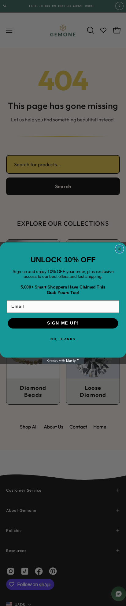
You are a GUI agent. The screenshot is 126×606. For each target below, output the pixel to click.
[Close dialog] (120, 249)
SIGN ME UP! (63, 323)
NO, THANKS (63, 339)
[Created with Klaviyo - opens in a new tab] (63, 360)
